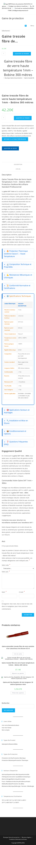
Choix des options (18, 693)
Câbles (16, 744)
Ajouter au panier (22, 54)
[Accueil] (2, 78)
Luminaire (27, 781)
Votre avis (6, 571)
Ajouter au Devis (10, 148)
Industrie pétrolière (18, 781)
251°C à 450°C (6, 802)
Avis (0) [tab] (18, 169)
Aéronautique (6, 774)
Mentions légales (26, 837)
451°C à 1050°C (14, 802)
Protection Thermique (21, 760)
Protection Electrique (19, 758)
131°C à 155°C (13, 800)
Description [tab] (18, 164)
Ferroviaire (22, 779)
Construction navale (14, 777)
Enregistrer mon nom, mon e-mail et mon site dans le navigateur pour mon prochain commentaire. (17, 606)
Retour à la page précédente (15, 139)
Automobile (25, 774)
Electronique (15, 779)
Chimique (5, 777)
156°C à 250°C (22, 800)
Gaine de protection (13, 18)
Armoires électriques (16, 774)
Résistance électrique (8, 786)
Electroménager (6, 779)
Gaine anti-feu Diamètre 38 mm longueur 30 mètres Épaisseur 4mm (18, 683)
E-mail (22, 592)
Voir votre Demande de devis (10, 725)
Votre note (6, 565)
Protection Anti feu (7, 758)
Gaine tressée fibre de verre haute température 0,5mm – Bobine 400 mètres (18, 664)
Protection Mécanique (8, 760)
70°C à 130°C (5, 800)
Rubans (11, 744)
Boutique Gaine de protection (11, 837)
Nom (4, 592)
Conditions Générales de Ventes (18, 839)
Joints (7, 744)
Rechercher (6, 703)
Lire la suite (18, 654)
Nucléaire (9, 784)
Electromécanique (25, 777)
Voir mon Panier (6, 728)
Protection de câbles (18, 784)
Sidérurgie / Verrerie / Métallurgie (24, 786)
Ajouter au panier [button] (18, 673)
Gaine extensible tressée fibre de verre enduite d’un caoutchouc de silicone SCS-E (18, 647)
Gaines (4, 744)
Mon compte (6, 730)
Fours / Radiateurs (7, 781)
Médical (4, 784)
